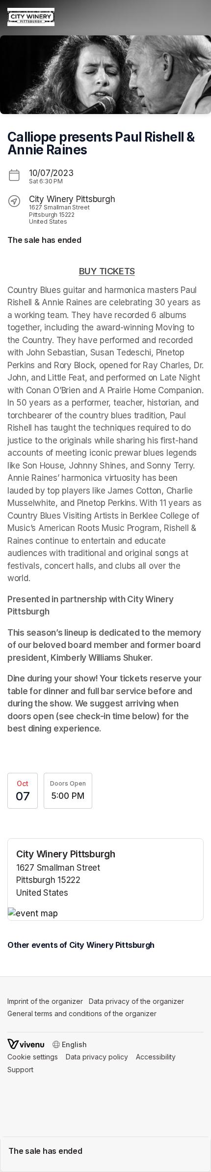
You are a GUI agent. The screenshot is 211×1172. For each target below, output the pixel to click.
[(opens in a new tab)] (105, 914)
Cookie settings (32, 1057)
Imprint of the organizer (45, 1001)
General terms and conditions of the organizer (82, 1013)
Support (20, 1069)
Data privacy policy (97, 1057)
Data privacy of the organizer (136, 1001)
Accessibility (156, 1057)
